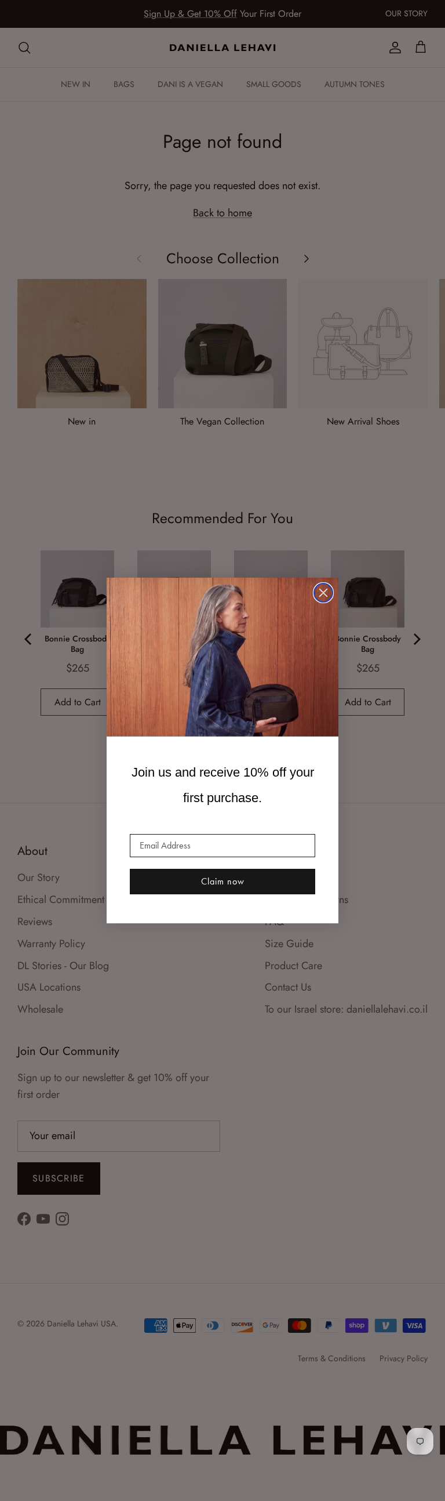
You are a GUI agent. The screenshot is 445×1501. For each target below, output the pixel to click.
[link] (222, 657)
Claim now (223, 881)
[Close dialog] (323, 592)
